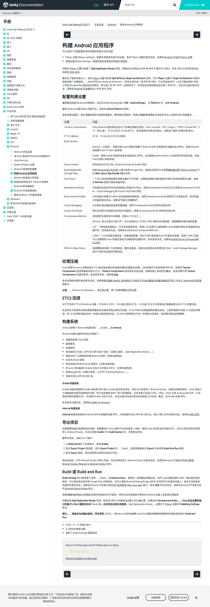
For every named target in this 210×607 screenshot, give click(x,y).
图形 (9, 55)
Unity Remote (21, 160)
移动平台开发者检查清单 (23, 203)
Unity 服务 (12, 94)
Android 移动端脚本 (24, 186)
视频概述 (11, 76)
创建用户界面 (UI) (16, 85)
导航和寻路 (12, 89)
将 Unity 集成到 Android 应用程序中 (32, 156)
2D (8, 51)
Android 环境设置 (23, 152)
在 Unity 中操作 (14, 38)
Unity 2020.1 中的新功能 (19, 216)
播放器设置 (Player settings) (182, 170)
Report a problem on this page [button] (81, 558)
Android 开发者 (82, 88)
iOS (12, 142)
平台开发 (11, 111)
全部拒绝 (155, 597)
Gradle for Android (99, 402)
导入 (9, 42)
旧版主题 (11, 212)
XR (8, 98)
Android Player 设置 (24, 164)
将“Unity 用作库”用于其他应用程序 (27, 116)
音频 (9, 72)
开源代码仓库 (14, 102)
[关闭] (196, 597)
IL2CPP (74, 372)
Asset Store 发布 (15, 107)
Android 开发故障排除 (25, 190)
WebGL (14, 138)
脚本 (9, 64)
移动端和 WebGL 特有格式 (117, 280)
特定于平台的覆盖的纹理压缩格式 (152, 280)
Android (14, 146)
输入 (9, 46)
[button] (71, 552)
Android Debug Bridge (76, 488)
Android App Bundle (107, 170)
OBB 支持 (74, 72)
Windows (15, 199)
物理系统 (11, 59)
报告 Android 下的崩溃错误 (28, 195)
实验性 (10, 207)
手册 (96, 5)
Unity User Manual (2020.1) (21, 29)
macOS (14, 129)
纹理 (115, 274)
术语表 (10, 220)
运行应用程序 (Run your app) (127, 485)
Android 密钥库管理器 (25, 169)
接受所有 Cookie (178, 597)
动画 (9, 81)
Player (73, 68)
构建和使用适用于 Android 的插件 (31, 182)
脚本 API (109, 4)
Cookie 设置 (133, 597)
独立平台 (15, 125)
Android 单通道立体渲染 (26, 177)
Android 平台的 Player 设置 (178, 57)
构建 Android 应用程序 (25, 173)
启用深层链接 (17, 120)
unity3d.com (192, 4)
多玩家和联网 (14, 68)
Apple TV (15, 133)
